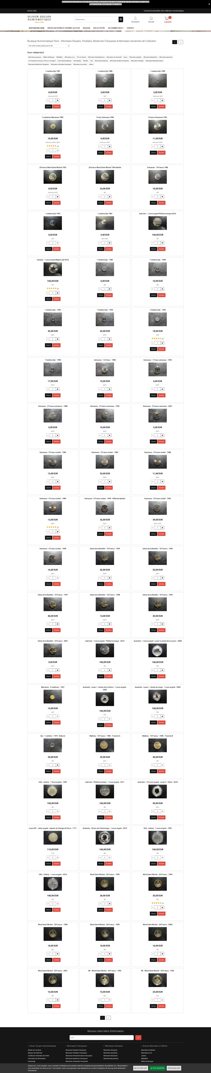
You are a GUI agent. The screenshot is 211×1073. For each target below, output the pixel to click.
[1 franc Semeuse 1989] (105, 134)
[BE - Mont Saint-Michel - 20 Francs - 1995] (157, 988)
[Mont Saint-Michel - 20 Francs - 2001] (52, 988)
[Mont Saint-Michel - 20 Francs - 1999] (105, 941)
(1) (58, 146)
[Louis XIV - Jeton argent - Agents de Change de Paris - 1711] (52, 845)
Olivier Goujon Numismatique (43, 1046)
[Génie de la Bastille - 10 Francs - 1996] (157, 566)
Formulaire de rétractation (37, 1058)
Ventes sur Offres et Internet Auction (63, 28)
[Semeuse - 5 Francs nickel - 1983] (52, 469)
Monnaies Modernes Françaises (77, 1058)
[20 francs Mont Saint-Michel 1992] (52, 184)
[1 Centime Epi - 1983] (105, 277)
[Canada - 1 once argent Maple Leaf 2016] (52, 277)
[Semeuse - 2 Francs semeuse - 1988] (52, 423)
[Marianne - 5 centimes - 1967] (52, 704)
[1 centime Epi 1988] (105, 88)
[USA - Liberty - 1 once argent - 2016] (52, 891)
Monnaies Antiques (114, 1046)
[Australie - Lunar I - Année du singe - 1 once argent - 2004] (157, 704)
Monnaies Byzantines (111, 1058)
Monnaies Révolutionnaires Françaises (79, 1056)
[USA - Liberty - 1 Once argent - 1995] (52, 799)
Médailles (144, 1058)
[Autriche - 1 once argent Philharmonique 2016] (157, 231)
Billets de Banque (147, 1061)
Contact (130, 28)
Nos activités (99, 28)
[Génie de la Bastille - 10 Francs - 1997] (52, 612)
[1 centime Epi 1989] (157, 88)
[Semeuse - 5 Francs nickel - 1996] (157, 515)
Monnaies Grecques (110, 1050)
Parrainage (31, 1061)
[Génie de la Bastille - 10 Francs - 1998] (105, 612)
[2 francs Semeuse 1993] (157, 134)
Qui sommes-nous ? (116, 28)
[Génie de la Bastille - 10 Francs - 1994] (105, 566)
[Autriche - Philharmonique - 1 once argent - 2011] (105, 799)
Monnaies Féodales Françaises (76, 1053)
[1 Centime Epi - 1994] (105, 327)
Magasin (86, 28)
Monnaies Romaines (111, 1056)
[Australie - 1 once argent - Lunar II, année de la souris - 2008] (157, 658)
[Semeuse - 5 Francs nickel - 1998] (52, 566)
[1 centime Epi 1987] (105, 231)
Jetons (143, 1056)
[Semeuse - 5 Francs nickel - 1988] (157, 469)
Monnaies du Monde (148, 1050)
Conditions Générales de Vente (38, 1056)
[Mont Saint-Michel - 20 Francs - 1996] (157, 891)
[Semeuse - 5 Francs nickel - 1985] (105, 469)
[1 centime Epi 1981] (52, 88)
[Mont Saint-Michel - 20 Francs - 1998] (52, 941)
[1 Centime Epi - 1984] (157, 277)
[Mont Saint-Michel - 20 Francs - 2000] (157, 941)
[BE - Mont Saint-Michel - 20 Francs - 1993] (105, 988)
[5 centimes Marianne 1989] (52, 134)
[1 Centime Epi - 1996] (157, 327)
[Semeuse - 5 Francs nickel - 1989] (52, 515)
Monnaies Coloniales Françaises (77, 1061)
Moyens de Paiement (35, 1053)
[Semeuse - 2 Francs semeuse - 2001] (157, 423)
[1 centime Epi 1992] (52, 231)
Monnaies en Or (146, 1053)
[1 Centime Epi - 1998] (52, 377)
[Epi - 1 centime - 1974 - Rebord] (52, 753)
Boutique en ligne (36, 28)
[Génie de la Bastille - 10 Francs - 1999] (157, 612)
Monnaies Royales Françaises (76, 1050)
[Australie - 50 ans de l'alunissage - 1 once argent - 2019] (105, 845)
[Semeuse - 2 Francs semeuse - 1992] (105, 423)
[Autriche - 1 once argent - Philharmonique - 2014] (105, 658)
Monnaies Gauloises (110, 1053)
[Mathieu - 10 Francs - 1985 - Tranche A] (105, 753)
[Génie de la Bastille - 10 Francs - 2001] (52, 658)
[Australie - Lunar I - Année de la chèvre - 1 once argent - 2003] (105, 707)
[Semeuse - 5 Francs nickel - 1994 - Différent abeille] (105, 515)
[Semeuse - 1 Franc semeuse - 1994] (157, 377)
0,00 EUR (167, 22)
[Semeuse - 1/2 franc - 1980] (105, 377)
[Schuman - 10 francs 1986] (157, 184)
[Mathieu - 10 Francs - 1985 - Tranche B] (157, 753)
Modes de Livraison (34, 1050)
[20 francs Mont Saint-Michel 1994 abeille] (105, 184)
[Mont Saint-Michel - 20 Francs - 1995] (105, 891)
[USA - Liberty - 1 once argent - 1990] (157, 845)
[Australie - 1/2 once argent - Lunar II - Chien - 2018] (157, 799)
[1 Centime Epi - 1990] (52, 327)
